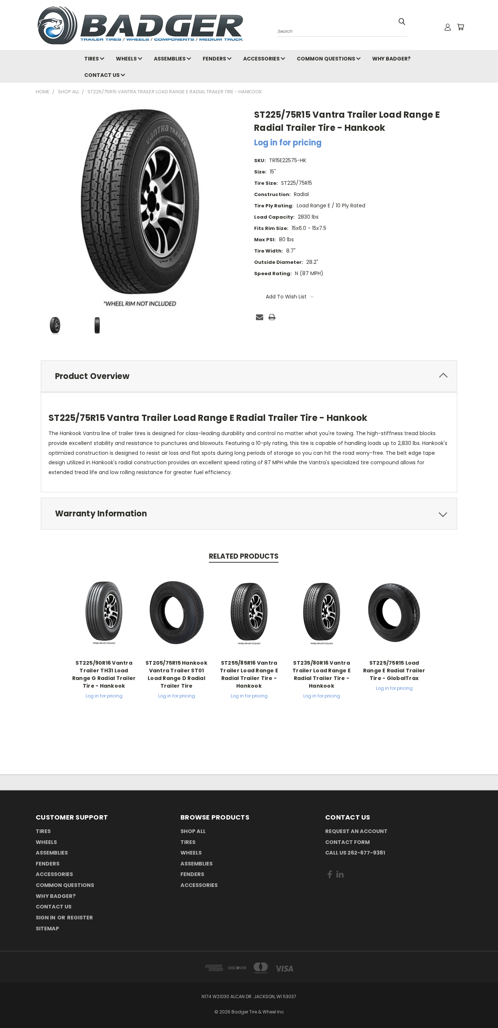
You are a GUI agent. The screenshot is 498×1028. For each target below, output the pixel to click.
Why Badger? (391, 58)
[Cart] (460, 27)
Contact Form (347, 842)
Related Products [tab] (244, 556)
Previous (479, 1005)
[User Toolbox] (447, 27)
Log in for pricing (288, 142)
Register (80, 917)
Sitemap (47, 928)
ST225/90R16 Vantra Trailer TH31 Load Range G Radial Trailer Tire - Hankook (104, 674)
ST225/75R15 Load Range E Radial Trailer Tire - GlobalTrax (394, 670)
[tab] (249, 376)
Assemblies (170, 58)
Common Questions (326, 58)
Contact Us (102, 75)
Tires (92, 58)
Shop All (193, 831)
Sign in (46, 917)
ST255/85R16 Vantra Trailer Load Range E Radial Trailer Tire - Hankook (249, 674)
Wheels (127, 58)
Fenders (215, 58)
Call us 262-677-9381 (355, 852)
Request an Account (356, 831)
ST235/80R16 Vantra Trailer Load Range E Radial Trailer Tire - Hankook (321, 674)
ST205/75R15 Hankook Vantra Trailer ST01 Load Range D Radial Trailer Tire (176, 674)
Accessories (262, 58)
